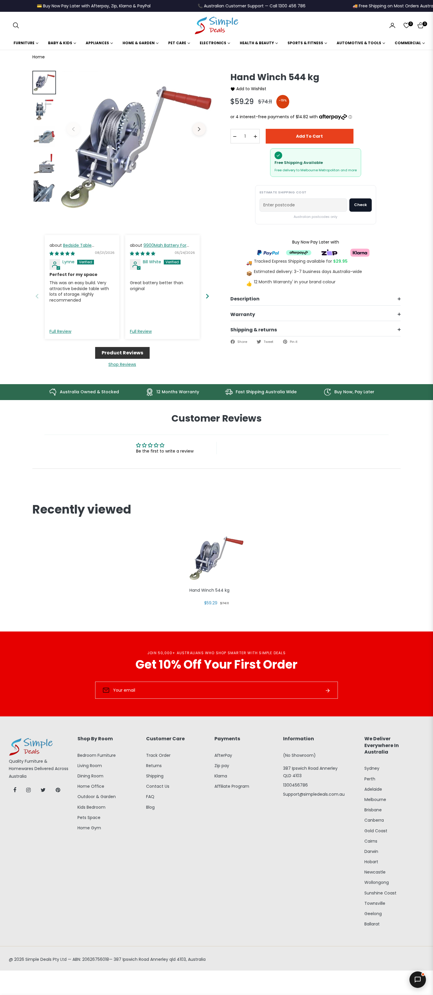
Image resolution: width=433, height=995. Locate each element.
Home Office (90, 786)
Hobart (371, 862)
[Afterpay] (298, 252)
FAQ (150, 797)
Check (360, 205)
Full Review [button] (60, 331)
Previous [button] (73, 129)
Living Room (89, 766)
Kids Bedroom (91, 807)
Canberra (374, 820)
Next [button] (199, 129)
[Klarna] (360, 252)
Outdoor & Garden (96, 797)
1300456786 (295, 785)
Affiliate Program (231, 786)
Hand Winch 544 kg (209, 590)
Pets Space (88, 817)
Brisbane (373, 810)
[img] (62, 253)
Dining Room (90, 776)
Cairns (370, 841)
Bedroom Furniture (96, 755)
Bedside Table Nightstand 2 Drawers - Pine (77, 248)
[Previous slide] (37, 296)
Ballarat (372, 924)
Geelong (373, 914)
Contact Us (157, 786)
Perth (369, 779)
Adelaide (373, 789)
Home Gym (89, 828)
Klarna (220, 776)
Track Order (158, 755)
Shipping (154, 776)
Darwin (371, 851)
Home (38, 57)
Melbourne (375, 799)
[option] (136, 147)
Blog (150, 807)
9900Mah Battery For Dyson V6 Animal (158, 248)
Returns (154, 766)
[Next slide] (207, 296)
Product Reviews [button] (122, 352)
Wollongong (376, 882)
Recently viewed (81, 509)
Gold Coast (375, 831)
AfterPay (223, 755)
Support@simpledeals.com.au (314, 794)
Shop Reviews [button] (122, 364)
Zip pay (221, 766)
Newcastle (375, 872)
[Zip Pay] (329, 252)
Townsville (374, 903)
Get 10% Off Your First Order (216, 664)
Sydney (371, 768)
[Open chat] (417, 979)
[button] (16, 25)
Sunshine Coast (380, 893)
